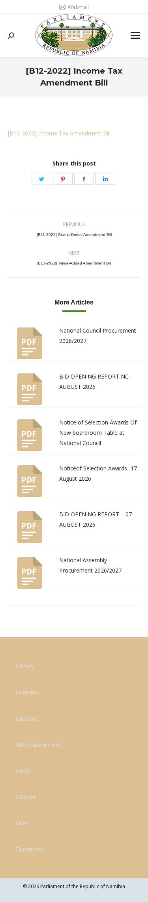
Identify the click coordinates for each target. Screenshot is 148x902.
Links (22, 823)
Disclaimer (29, 849)
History (25, 666)
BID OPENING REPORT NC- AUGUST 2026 (95, 381)
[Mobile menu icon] (135, 35)
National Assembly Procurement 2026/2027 (90, 565)
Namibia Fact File (38, 744)
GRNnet (26, 797)
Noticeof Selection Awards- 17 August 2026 (98, 473)
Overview (27, 692)
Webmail (78, 7)
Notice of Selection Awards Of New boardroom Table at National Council (98, 433)
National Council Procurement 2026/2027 (97, 335)
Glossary (27, 718)
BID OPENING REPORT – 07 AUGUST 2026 (95, 519)
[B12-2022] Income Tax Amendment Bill (59, 133)
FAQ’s (23, 771)
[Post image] (29, 343)
